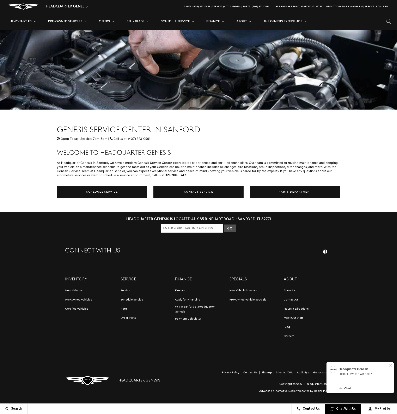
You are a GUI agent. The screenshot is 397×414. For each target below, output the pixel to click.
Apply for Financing (187, 299)
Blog (287, 327)
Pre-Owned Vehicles (65, 21)
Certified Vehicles (76, 308)
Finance (213, 21)
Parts (124, 308)
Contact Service (198, 191)
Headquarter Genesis (318, 384)
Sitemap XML (284, 372)
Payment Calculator (188, 318)
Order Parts (128, 318)
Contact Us (291, 299)
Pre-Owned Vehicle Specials (247, 299)
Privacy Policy (230, 372)
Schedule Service (175, 21)
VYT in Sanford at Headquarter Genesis (195, 309)
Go (229, 228)
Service (125, 290)
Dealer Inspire (323, 391)
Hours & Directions (296, 308)
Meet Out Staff (293, 318)
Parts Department (295, 191)
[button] (393, 6)
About (241, 21)
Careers (289, 336)
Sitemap (267, 372)
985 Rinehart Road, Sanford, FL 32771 (298, 6)
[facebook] (325, 251)
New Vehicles (21, 21)
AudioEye (303, 372)
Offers (104, 21)
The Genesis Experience (282, 21)
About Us (290, 290)
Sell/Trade (135, 21)
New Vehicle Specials (243, 290)
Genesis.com (321, 372)
